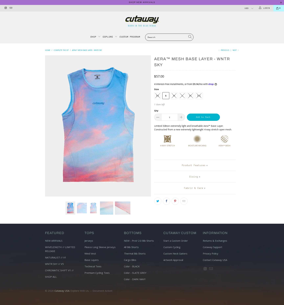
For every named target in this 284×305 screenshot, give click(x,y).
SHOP (94, 37)
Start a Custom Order (175, 240)
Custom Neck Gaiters (175, 253)
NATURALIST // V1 (55, 257)
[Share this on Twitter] (157, 201)
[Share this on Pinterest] (175, 201)
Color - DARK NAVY (135, 279)
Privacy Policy (210, 253)
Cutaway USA (61, 290)
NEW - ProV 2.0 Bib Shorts (139, 240)
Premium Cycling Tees (97, 272)
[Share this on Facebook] (166, 201)
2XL (199, 95)
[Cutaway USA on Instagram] (5, 8)
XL (190, 95)
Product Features (194, 165)
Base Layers (91, 260)
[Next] (145, 126)
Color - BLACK (132, 266)
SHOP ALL (51, 276)
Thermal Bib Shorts (135, 253)
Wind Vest (90, 253)
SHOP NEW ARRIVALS (142, 2)
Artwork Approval (173, 260)
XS (157, 95)
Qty (156, 110)
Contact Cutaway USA (215, 260)
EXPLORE (108, 37)
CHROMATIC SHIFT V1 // (59, 270)
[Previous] (51, 126)
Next (235, 50)
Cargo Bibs (130, 260)
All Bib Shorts (131, 247)
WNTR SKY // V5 (54, 263)
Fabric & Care (193, 188)
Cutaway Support (212, 247)
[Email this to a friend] (184, 201)
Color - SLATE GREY (135, 272)
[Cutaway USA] (142, 21)
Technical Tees (92, 266)
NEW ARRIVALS (53, 240)
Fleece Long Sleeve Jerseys (100, 247)
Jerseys (88, 240)
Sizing (193, 176)
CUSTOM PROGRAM (130, 37)
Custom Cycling (171, 247)
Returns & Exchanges (215, 240)
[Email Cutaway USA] (10, 8)
